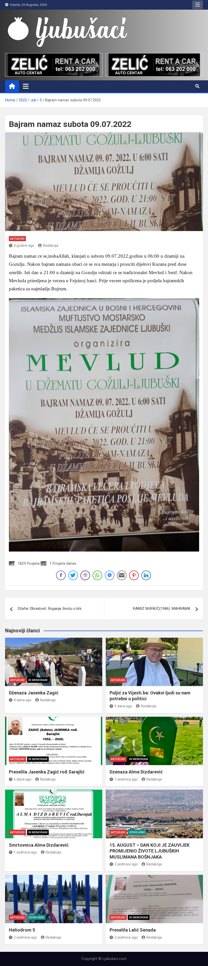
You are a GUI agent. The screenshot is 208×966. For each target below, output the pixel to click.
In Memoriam (37, 680)
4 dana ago (22, 700)
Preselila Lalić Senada (133, 930)
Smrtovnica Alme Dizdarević (38, 845)
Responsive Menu (197, 5)
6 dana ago (22, 779)
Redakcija (50, 245)
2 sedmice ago (126, 864)
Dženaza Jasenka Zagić (33, 692)
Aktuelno (17, 238)
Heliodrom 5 (22, 930)
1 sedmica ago (126, 779)
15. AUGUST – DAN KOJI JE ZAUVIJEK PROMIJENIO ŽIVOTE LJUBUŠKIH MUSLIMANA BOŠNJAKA (149, 851)
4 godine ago (24, 245)
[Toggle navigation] (25, 86)
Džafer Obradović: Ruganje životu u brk (49, 608)
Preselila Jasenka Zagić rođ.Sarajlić (46, 771)
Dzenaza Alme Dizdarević (136, 771)
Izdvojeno (137, 832)
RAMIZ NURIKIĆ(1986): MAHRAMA (161, 608)
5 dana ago (123, 706)
